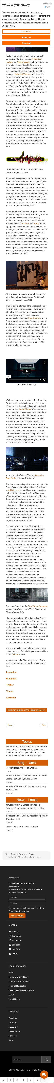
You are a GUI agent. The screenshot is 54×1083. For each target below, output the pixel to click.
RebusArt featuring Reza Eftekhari (22, 768)
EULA (11, 995)
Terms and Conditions (19, 977)
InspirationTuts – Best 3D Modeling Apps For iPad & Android (27, 817)
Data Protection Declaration (21, 990)
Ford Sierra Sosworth (38, 606)
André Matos (25, 409)
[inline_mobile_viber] (17, 1080)
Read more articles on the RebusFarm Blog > (26, 710)
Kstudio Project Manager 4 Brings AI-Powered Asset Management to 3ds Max (25, 806)
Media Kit (13, 1022)
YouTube (16, 949)
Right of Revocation (17, 986)
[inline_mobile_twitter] (31, 1080)
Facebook (11, 678)
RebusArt (33, 752)
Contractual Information (19, 981)
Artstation (11, 672)
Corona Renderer (38, 746)
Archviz (9, 749)
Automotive (22, 755)
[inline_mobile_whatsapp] (4, 1080)
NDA (11, 972)
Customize (26, 31)
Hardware (13, 1027)
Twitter (10, 685)
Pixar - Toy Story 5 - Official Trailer (22, 826)
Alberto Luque (23, 62)
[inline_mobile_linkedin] (37, 1080)
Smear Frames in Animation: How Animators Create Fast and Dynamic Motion (27, 777)
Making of (24, 749)
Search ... (7, 1059)
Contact (15, 931)
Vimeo (9, 691)
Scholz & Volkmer (23, 74)
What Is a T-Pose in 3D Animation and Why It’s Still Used (26, 788)
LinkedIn (11, 697)
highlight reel (13, 490)
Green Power (15, 1031)
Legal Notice (14, 999)
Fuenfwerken (34, 318)
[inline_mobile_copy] (50, 1080)
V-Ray (36, 223)
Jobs (11, 1040)
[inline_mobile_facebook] (24, 1080)
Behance (16, 654)
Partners (12, 1036)
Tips (16, 749)
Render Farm (12, 746)
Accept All (26, 37)
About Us (13, 1018)
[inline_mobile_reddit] (44, 1080)
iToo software (36, 755)
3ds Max (25, 223)
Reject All (26, 43)
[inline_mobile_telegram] (10, 1080)
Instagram (16, 936)
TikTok (15, 954)
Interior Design (20, 752)
